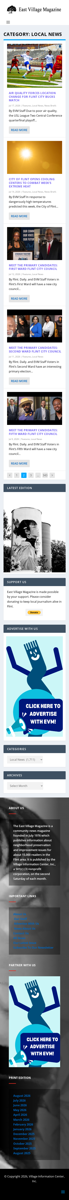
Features (26, 105)
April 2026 (20, 1115)
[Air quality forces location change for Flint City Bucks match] (34, 66)
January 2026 (22, 1129)
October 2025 (22, 1144)
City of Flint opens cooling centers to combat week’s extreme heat (32, 182)
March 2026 (21, 1120)
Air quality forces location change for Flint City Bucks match (32, 96)
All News (19, 938)
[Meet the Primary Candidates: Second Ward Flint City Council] (34, 326)
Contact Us (21, 933)
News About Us (24, 928)
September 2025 (24, 1148)
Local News (37, 105)
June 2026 (20, 1105)
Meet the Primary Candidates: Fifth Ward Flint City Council (33, 432)
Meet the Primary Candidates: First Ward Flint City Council (33, 267)
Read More (19, 130)
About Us (19, 914)
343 (45, 475)
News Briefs (50, 105)
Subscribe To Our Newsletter (33, 948)
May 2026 (19, 1110)
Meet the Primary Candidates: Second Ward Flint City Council (35, 349)
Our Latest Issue (24, 943)
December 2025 (23, 1134)
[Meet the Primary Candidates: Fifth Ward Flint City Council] (34, 408)
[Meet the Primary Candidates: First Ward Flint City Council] (34, 243)
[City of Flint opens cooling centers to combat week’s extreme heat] (34, 157)
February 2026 (23, 1124)
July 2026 (19, 1100)
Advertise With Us (26, 924)
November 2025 (24, 1139)
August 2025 (21, 1153)
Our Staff (20, 919)
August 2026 (21, 1096)
